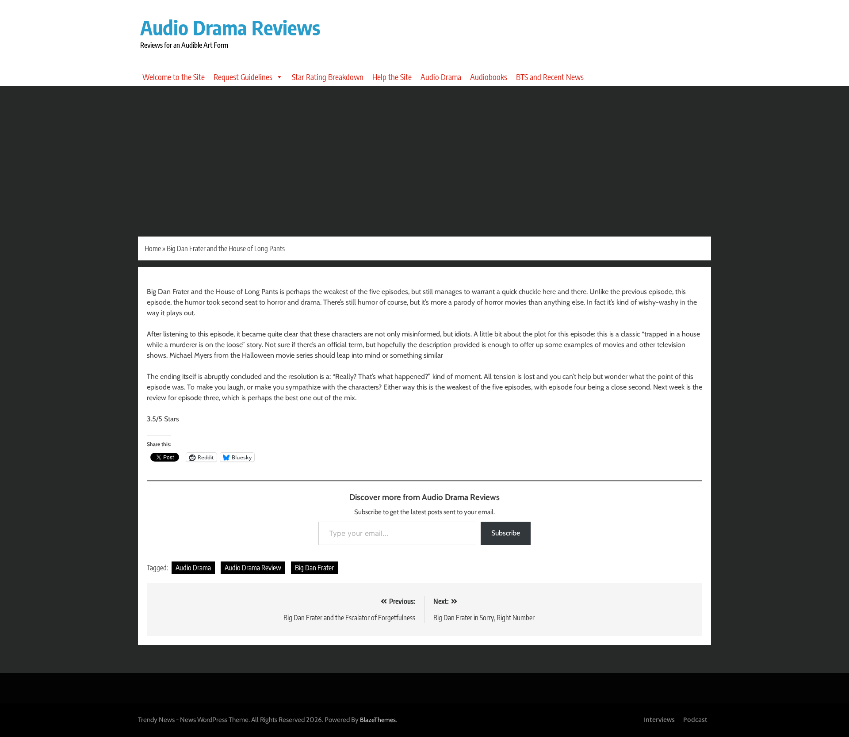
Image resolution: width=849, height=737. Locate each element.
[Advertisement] (424, 152)
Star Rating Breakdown (327, 77)
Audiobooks (488, 77)
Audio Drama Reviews (230, 27)
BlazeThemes (378, 720)
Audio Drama (441, 77)
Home (153, 248)
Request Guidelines (243, 77)
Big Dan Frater (314, 567)
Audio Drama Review (253, 567)
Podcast (695, 719)
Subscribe (505, 533)
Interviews (659, 719)
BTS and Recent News (550, 77)
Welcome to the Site (173, 77)
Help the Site (392, 77)
